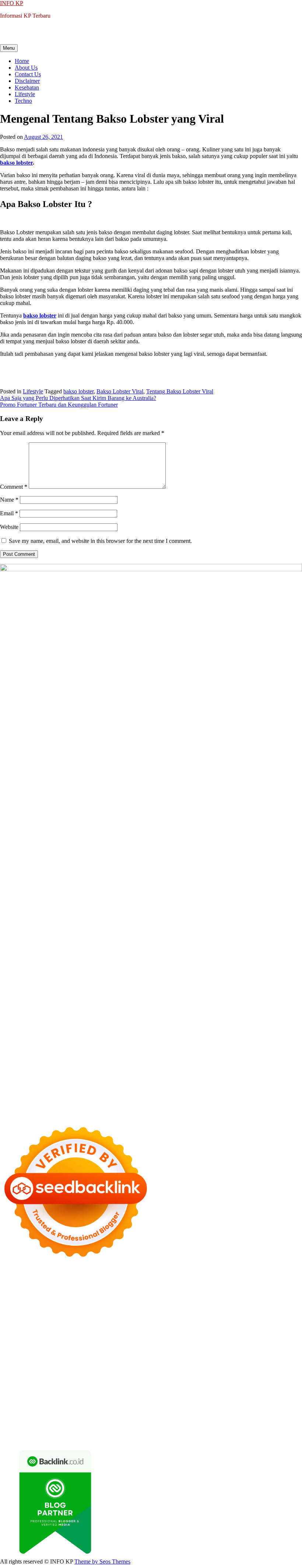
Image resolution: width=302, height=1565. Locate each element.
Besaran (254, 1424)
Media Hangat (217, 1437)
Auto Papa (232, 1291)
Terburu (106, 1417)
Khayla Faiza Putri (157, 1384)
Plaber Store (180, 1284)
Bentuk (87, 1417)
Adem (211, 1417)
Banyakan (231, 1424)
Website (9, 527)
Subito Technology (39, 1284)
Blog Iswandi (104, 1390)
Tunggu (93, 1424)
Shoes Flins (56, 1344)
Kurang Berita (46, 1397)
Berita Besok (178, 1397)
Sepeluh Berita (113, 1437)
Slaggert (55, 1311)
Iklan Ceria (160, 1298)
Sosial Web (207, 1397)
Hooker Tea (42, 1337)
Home (22, 61)
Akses (252, 1417)
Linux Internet (105, 1371)
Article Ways (214, 1344)
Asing (172, 1410)
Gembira (32, 1430)
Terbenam (11, 1417)
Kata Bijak (147, 1304)
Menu (9, 48)
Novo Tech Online (215, 1318)
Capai (41, 1424)
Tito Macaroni (225, 1371)
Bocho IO (210, 1364)
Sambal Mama (117, 1311)
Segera (75, 1430)
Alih (80, 1410)
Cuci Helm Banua (221, 1384)
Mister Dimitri (81, 1324)
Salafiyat (136, 1298)
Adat (42, 1410)
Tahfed (209, 1377)
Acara (7, 1410)
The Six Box (239, 1351)
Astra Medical (271, 1351)
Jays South (239, 1304)
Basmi (213, 1410)
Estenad (239, 1311)
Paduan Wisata (63, 1404)
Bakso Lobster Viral (119, 391)
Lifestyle (25, 94)
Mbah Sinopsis (193, 1304)
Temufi (66, 1337)
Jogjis (219, 1304)
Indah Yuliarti (193, 1404)
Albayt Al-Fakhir (199, 1291)
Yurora (95, 1304)
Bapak (187, 1424)
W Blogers (187, 1298)
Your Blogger (237, 1397)
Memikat (10, 1430)
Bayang (246, 1410)
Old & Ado (126, 1357)
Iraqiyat (9, 1344)
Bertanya (270, 1404)
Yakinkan (54, 1430)
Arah (186, 1410)
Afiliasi (290, 1404)
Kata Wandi (257, 1384)
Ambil (93, 1410)
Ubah (76, 1424)
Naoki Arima (44, 1371)
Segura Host (274, 1331)
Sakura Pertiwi (98, 1404)
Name (9, 499)
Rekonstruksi (114, 1324)
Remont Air (13, 1371)
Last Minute (104, 1351)
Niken (275, 1377)
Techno (23, 101)
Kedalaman (278, 1424)
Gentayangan (163, 1424)
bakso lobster (78, 391)
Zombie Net (178, 1318)
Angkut (155, 1410)
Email (9, 513)
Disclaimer (27, 81)
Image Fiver (129, 1278)
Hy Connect (214, 1311)
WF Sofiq (52, 1324)
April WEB (282, 1304)
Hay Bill (280, 1364)
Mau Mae (188, 1377)
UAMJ (215, 1357)
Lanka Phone (178, 1278)
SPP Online (73, 1331)
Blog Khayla (137, 1390)
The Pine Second (200, 1331)
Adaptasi (25, 1410)
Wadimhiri (57, 1291)
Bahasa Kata (250, 1437)
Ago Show (144, 1324)
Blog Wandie (214, 1390)
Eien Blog (12, 1324)
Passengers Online (116, 1291)
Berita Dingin (281, 1430)
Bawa (274, 1410)
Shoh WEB (149, 1318)
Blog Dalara (31, 1298)
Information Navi (263, 1371)
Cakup (160, 1417)
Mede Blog (227, 1337)
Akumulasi (114, 1410)
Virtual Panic (67, 1318)
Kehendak (112, 1430)
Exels (6, 1331)
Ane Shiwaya (169, 1337)
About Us (26, 67)
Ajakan (194, 1417)
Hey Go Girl (231, 1278)
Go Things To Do (186, 1371)
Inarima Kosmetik (140, 1351)
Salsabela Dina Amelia (257, 1390)
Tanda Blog (81, 1437)
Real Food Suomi (20, 1351)
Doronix (205, 1278)
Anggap (269, 1417)
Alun (68, 1410)
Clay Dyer (236, 1364)
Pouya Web (199, 1337)
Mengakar (231, 1417)
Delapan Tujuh (96, 1278)
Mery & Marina (278, 1318)
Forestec (259, 1364)
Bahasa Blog (51, 1437)
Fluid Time (289, 1337)
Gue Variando (157, 1357)
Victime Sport (16, 1357)
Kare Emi (140, 1337)
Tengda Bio (13, 1337)
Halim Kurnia (133, 1404)
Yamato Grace (217, 1298)
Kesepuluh (138, 1430)
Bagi (199, 1410)
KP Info (174, 1311)
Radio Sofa (62, 1384)
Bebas (32, 1417)
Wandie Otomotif (68, 1390)
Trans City (137, 1377)
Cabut (124, 1417)
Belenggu (52, 1417)
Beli (261, 1410)
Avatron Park (261, 1291)
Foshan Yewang (146, 1284)
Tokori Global (45, 1364)
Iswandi (189, 1384)
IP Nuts (42, 1357)
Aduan (177, 1417)
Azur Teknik (62, 1278)
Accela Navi (268, 1284)
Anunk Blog (32, 1278)
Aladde (36, 1311)
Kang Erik (163, 1377)
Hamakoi (260, 1311)
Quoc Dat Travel (158, 1291)
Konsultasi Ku (214, 1430)
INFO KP (11, 3)
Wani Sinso (13, 1311)
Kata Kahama (108, 1298)
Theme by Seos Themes (102, 1561)
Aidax (191, 1311)
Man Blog (255, 1377)
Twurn (55, 1298)
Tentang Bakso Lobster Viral (179, 391)
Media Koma (146, 1397)
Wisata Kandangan (175, 1390)
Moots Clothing (32, 1318)
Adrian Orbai (133, 1331)
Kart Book (26, 1331)
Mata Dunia (91, 1377)
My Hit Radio (83, 1311)
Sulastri (125, 1318)
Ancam (137, 1410)
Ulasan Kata (131, 1424)
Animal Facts (190, 1357)
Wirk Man (230, 1377)
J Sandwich (73, 1371)
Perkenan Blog (17, 1437)
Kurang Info (14, 1397)
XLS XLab (238, 1357)
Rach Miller (261, 1324)
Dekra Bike (244, 1344)
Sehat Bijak (244, 1404)
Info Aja (220, 1404)
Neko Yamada (110, 1284)
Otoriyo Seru (67, 1357)
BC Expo (187, 1344)
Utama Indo (149, 1311)
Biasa (70, 1417)
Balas (228, 1410)
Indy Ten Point (205, 1351)
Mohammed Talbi (91, 1344)
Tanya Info (187, 1437)
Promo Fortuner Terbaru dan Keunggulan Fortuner (59, 404)
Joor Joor (124, 1344)
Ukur (110, 1424)
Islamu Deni (249, 1298)
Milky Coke (98, 1357)
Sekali (91, 1430)
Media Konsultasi (152, 1437)
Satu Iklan (266, 1397)
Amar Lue (116, 1337)
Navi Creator (32, 1384)
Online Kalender (278, 1344)
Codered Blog (258, 1337)
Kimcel (152, 1278)
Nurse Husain (99, 1318)
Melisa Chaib (70, 1304)
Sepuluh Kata (248, 1430)
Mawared (53, 1351)
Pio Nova (30, 1344)
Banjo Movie (182, 1364)
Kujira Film (89, 1337)
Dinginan (207, 1424)
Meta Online (118, 1304)
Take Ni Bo (239, 1284)
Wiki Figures (77, 1284)
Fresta (261, 1304)
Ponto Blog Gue (156, 1344)
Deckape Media (81, 1364)
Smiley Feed (102, 1331)
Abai (55, 1410)
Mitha (168, 1304)
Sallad (32, 1324)
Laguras (285, 1324)
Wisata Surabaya (29, 1377)
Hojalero (248, 1318)
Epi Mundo (77, 1298)
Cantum (142, 1417)
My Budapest (117, 1364)
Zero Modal (210, 1284)
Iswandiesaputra (115, 1384)
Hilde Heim (30, 1291)
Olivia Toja (40, 1304)
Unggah (59, 1424)
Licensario (174, 1351)
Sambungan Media (174, 1430)
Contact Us (28, 74)
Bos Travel (63, 1377)
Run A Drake (149, 1364)
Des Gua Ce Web (143, 1371)
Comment (13, 487)
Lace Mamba (262, 1278)
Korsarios (77, 1351)
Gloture (49, 1331)
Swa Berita (13, 1304)
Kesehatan (27, 87)
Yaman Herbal (269, 1357)
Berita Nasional (83, 1397)
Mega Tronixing (240, 1331)
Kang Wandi (31, 1390)
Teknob (115, 1377)
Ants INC (82, 1291)
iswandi (86, 1384)
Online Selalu (28, 1404)
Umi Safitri (163, 1404)
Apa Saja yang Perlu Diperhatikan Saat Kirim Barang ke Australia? (78, 398)
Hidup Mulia (173, 1324)
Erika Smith (164, 1331)
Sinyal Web (115, 1397)
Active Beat (14, 1364)
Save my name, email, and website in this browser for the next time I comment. (100, 541)
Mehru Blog (279, 1298)
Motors (8, 1278)
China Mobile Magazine (217, 1324)
